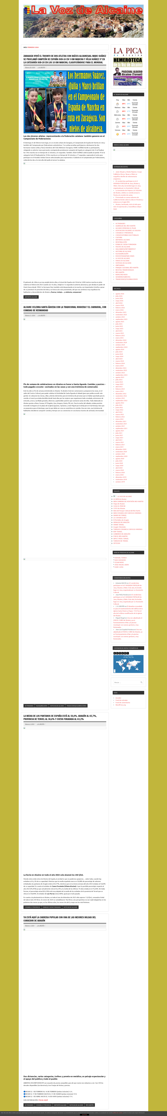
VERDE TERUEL (118, 524)
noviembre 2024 (121, 342)
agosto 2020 (120, 458)
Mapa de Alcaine (119, 504)
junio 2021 (119, 435)
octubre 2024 (120, 345)
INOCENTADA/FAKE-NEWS (125, 256)
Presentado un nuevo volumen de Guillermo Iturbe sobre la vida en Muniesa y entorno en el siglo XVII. (128, 199)
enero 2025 (120, 338)
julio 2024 (119, 352)
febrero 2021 (120, 444)
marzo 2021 (120, 442)
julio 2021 (119, 433)
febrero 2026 (120, 308)
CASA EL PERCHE (119, 506)
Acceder (118, 698)
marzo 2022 (120, 414)
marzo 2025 (120, 333)
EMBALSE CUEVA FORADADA (52, 907)
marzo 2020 (120, 470)
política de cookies (118, 1112)
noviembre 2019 (121, 479)
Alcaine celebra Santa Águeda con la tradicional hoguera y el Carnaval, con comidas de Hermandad (64, 308)
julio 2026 (119, 296)
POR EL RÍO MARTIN (120, 536)
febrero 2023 (120, 389)
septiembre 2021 (121, 428)
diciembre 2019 (121, 477)
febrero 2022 (120, 417)
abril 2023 (119, 386)
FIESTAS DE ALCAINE (123, 247)
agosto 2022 (120, 403)
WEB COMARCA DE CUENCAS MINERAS (127, 513)
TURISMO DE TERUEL (120, 541)
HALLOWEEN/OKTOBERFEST (126, 249)
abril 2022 (119, 412)
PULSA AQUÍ (43, 1100)
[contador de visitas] (121, 654)
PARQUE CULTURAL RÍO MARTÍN (127, 267)
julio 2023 (119, 379)
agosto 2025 (120, 321)
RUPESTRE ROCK (121, 274)
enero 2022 (120, 419)
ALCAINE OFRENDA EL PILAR (126, 228)
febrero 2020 (120, 472)
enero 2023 (120, 391)
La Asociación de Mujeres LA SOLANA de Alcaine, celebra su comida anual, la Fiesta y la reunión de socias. (127, 192)
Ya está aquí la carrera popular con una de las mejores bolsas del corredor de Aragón (59, 919)
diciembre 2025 (121, 312)
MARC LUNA (119, 567)
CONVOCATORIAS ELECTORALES (127, 235)
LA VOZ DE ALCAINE (123, 258)
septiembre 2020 (121, 456)
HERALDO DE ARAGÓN (121, 522)
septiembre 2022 (121, 400)
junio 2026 (119, 298)
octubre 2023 (120, 373)
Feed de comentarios (123, 702)
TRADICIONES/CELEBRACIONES (76, 706)
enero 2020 (120, 475)
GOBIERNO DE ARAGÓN (121, 534)
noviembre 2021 (121, 424)
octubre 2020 (120, 454)
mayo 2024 (119, 356)
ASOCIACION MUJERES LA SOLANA (128, 230)
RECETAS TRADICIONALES (125, 270)
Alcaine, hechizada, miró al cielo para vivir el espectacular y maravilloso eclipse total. (127, 206)
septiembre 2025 (121, 319)
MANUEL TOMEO (121, 558)
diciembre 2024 (121, 340)
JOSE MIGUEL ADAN (122, 565)
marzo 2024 (120, 361)
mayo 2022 (119, 410)
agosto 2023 (120, 377)
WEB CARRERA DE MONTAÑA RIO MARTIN (128, 501)
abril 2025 (119, 331)
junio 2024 (119, 354)
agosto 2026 (120, 294)
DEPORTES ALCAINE (31, 297)
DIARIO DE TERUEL (120, 515)
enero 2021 (120, 447)
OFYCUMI (116, 543)
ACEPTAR (84, 1114)
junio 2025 (119, 326)
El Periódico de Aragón (121, 520)
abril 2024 (119, 359)
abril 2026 (119, 303)
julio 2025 (119, 324)
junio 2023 (119, 382)
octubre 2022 (120, 398)
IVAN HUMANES (120, 560)
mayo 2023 (119, 384)
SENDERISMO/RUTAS (123, 277)
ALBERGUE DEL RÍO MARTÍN (125, 226)
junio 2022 (119, 407)
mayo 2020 (119, 465)
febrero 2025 (120, 335)
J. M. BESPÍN (41, 67)
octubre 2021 (120, 426)
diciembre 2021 (121, 421)
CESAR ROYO (119, 562)
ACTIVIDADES (29, 706)
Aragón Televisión (119, 527)
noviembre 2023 (121, 370)
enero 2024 (120, 366)
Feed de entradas (122, 700)
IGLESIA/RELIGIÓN (41, 706)
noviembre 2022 (121, 396)
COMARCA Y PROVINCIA (32, 907)
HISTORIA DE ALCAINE (123, 251)
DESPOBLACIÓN (121, 242)
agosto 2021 (120, 431)
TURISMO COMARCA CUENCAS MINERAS (127, 529)
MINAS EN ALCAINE (122, 260)
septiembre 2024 (121, 347)
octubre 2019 (120, 482)
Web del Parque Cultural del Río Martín (126, 511)
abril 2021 (119, 440)
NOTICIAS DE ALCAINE (57, 706)
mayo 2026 (119, 301)
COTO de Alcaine (119, 508)
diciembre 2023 (121, 368)
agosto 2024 (120, 349)
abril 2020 (119, 468)
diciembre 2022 (121, 393)
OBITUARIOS (120, 265)
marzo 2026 (120, 305)
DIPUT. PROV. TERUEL (121, 538)
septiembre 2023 (121, 375)
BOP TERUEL (117, 531)
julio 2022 (119, 405)
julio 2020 (119, 461)
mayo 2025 (119, 328)
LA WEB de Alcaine (119, 499)
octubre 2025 (120, 317)
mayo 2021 (119, 438)
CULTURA (119, 237)
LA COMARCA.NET (119, 518)
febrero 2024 (120, 363)
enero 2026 (120, 310)
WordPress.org (121, 705)
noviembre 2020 (121, 451)
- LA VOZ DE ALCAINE (124, 496)
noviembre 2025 (121, 314)
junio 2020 (119, 463)
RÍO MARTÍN (90, 1105)
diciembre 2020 (121, 449)
